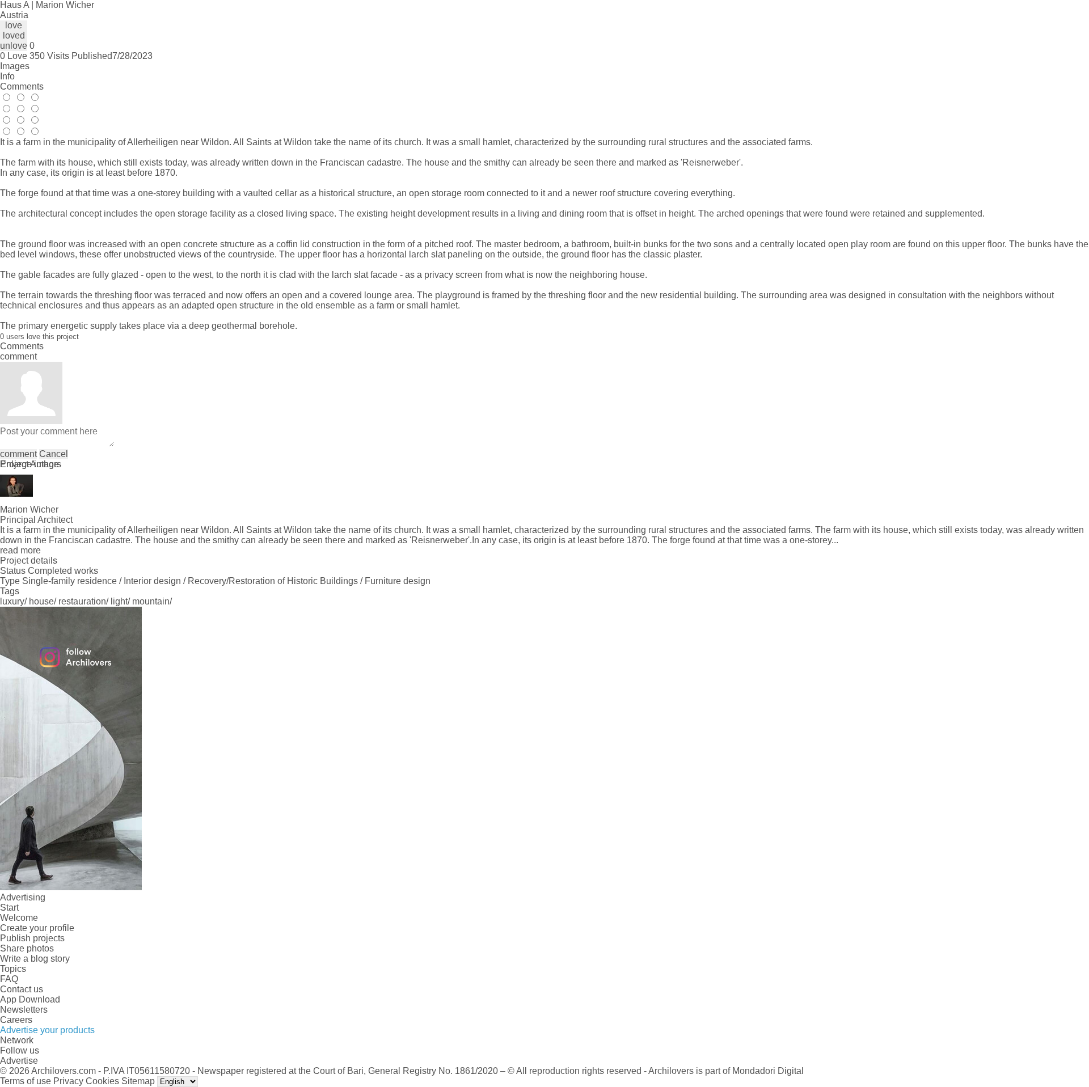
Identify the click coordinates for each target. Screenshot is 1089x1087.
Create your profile (37, 928)
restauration (82, 601)
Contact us (21, 989)
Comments (22, 86)
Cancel (53, 454)
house (41, 601)
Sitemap (138, 1081)
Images (14, 66)
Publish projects (32, 938)
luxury (12, 601)
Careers (16, 1020)
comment (18, 454)
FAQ (9, 979)
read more (20, 550)
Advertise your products (47, 1030)
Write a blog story (35, 958)
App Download (30, 999)
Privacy (68, 1081)
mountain (151, 601)
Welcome (19, 918)
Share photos (27, 948)
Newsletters (24, 1009)
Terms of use (25, 1081)
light (119, 601)
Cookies (102, 1081)
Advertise (19, 1060)
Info (7, 76)
